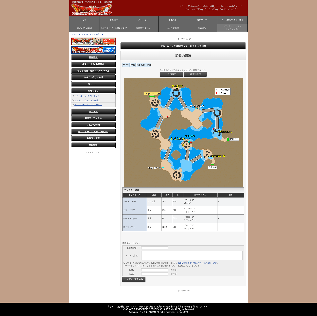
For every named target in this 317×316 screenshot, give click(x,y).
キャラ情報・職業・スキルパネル (93, 71)
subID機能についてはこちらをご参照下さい (197, 263)
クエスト (173, 20)
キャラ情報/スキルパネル (232, 20)
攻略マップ (202, 20)
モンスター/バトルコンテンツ (114, 28)
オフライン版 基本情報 (93, 64)
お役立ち (202, 28)
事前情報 (93, 145)
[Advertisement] (93, 203)
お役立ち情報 (93, 138)
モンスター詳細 (144, 65)
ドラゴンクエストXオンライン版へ (232, 27)
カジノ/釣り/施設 (84, 28)
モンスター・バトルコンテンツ (93, 131)
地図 (133, 65)
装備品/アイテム (143, 28)
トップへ (84, 20)
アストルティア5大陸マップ (86, 96)
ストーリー (143, 20)
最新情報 (114, 20)
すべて (126, 65)
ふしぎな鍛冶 (173, 28)
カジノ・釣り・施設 (93, 77)
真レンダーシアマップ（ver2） (88, 104)
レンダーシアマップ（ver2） (87, 100)
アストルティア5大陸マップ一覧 (183, 46)
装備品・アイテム (93, 118)
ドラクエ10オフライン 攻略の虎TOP (87, 34)
